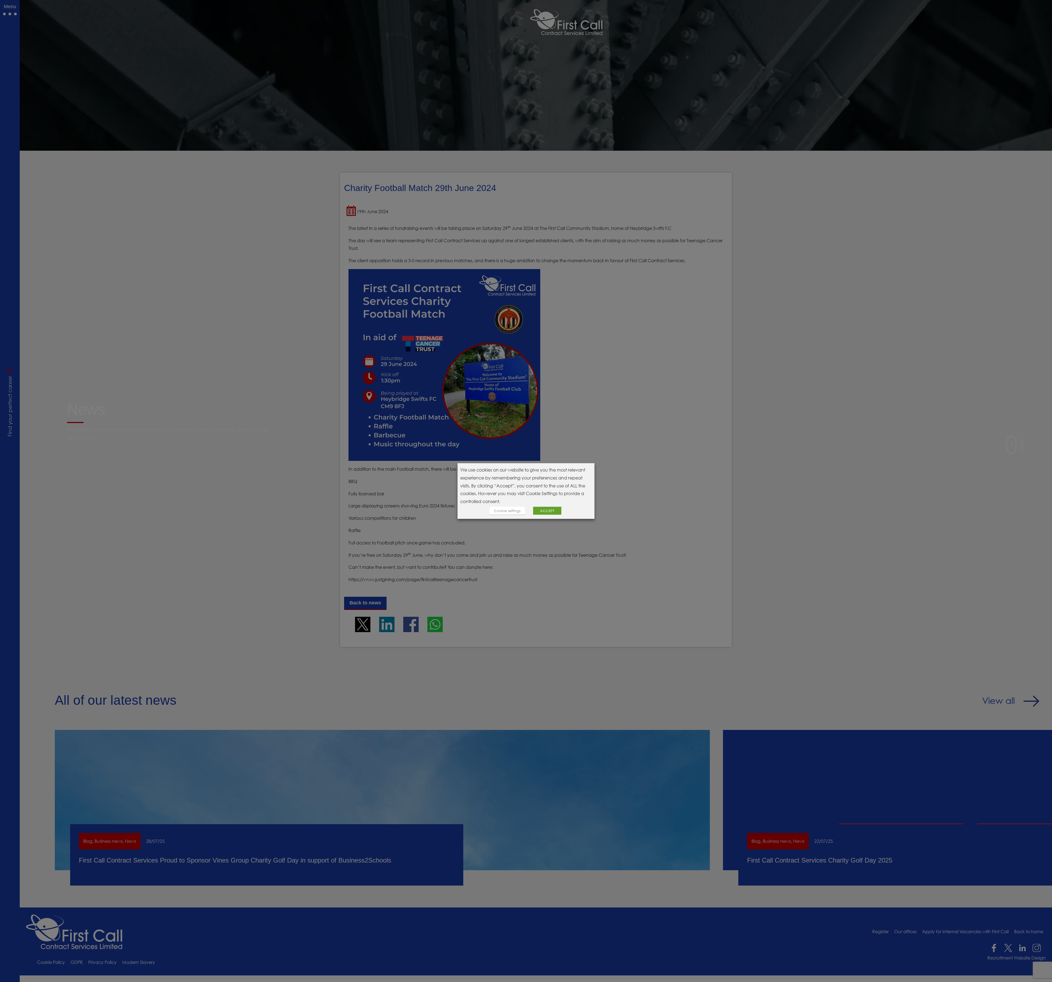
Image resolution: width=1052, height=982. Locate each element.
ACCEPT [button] (547, 510)
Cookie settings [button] (507, 510)
